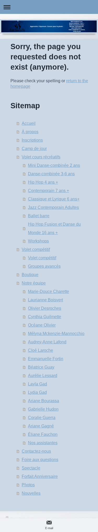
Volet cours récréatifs (41, 157)
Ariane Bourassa (43, 401)
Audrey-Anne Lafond (47, 342)
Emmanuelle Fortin (45, 359)
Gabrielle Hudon (43, 409)
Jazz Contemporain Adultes (53, 207)
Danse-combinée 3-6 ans (51, 174)
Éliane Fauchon (42, 434)
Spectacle (31, 468)
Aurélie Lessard (42, 375)
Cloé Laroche (40, 350)
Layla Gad (37, 384)
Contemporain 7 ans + (48, 190)
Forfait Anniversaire (40, 476)
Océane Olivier (42, 325)
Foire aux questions (40, 459)
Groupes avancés (44, 266)
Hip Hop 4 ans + (43, 182)
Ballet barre (38, 216)
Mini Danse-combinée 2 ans (54, 165)
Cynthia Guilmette (44, 316)
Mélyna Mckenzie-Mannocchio (56, 333)
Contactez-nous (36, 451)
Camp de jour (34, 148)
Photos (28, 485)
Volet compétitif (36, 249)
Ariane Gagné (41, 426)
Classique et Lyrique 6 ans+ (53, 199)
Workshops (38, 241)
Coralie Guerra (41, 417)
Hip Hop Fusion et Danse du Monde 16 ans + (54, 228)
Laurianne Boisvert (45, 300)
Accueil (29, 123)
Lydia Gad (37, 392)
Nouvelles (31, 493)
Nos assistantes (42, 443)
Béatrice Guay (41, 367)
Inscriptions (32, 140)
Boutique (30, 274)
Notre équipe (34, 283)
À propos (30, 132)
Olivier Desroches (44, 308)
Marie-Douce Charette (48, 291)
